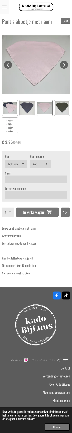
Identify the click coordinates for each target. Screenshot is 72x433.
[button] (10, 108)
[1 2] (8, 212)
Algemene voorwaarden (56, 392)
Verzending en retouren (56, 376)
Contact (65, 368)
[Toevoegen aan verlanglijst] (65, 212)
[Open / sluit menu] (4, 7)
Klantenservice (61, 400)
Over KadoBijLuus (59, 384)
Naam (8, 173)
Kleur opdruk (37, 156)
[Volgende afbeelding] (64, 65)
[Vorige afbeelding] (8, 65)
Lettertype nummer (15, 188)
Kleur (8, 156)
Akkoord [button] (57, 427)
